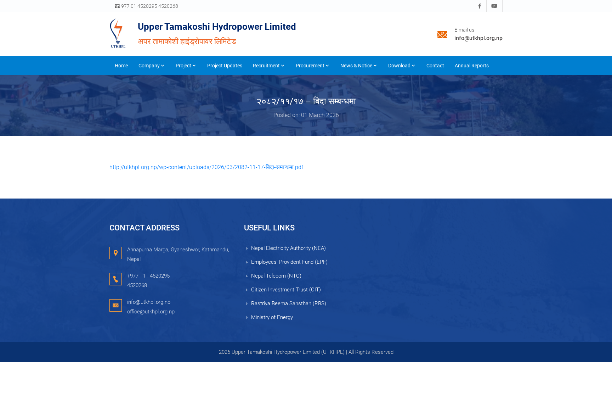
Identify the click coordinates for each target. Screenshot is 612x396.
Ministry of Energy (272, 317)
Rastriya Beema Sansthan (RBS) (288, 303)
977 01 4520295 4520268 (149, 6)
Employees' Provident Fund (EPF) (289, 262)
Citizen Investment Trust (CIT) (286, 289)
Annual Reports (472, 65)
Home (121, 65)
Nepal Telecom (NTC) (276, 276)
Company (149, 65)
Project (183, 65)
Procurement (310, 65)
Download (399, 65)
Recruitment (266, 65)
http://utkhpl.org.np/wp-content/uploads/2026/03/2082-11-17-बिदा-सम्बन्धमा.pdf (206, 167)
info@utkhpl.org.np (478, 38)
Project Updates (224, 65)
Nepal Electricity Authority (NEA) (288, 248)
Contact (435, 65)
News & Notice (356, 65)
